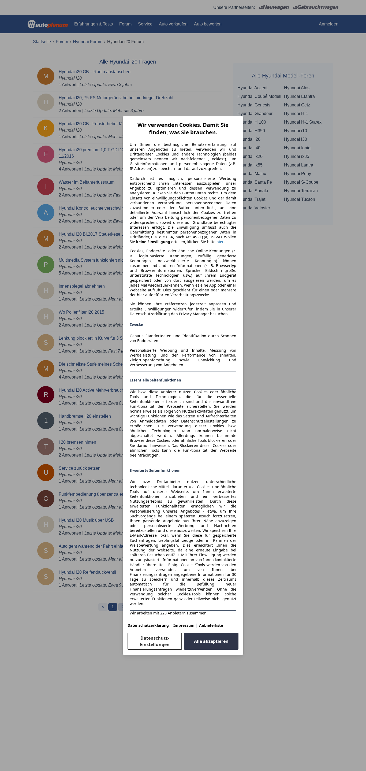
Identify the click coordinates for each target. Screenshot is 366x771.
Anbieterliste (211, 625)
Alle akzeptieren (211, 641)
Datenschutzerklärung (148, 625)
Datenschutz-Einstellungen (155, 641)
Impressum (184, 625)
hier (220, 241)
